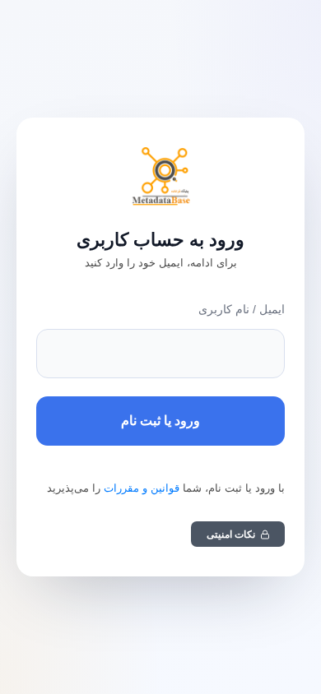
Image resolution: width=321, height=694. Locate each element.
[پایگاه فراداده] (160, 176)
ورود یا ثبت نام (160, 421)
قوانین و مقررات (141, 488)
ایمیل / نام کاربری (241, 309)
